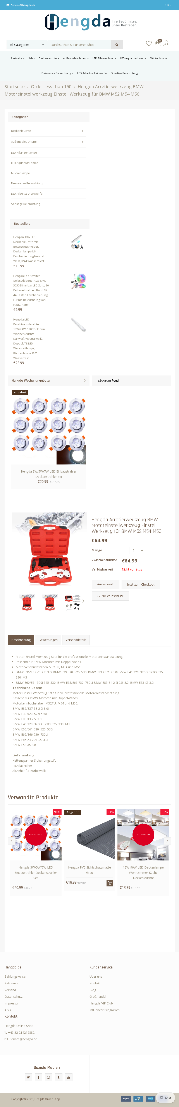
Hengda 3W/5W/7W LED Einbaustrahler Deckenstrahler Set (48, 474)
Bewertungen (48, 640)
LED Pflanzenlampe (24, 152)
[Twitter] (28, 1077)
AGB (8, 1010)
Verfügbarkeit (102, 569)
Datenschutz (13, 996)
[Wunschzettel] (149, 43)
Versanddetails (76, 640)
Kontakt (95, 983)
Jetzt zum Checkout (141, 584)
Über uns (96, 976)
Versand (10, 990)
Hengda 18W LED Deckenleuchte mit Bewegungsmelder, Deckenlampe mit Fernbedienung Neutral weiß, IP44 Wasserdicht (28, 249)
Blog (93, 990)
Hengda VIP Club (101, 1003)
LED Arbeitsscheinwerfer (27, 193)
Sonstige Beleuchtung (25, 204)
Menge (97, 550)
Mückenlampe (20, 173)
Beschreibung (21, 640)
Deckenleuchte (21, 131)
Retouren (11, 983)
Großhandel (98, 996)
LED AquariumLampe (24, 163)
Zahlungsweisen (16, 976)
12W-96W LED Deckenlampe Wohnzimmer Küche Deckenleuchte (143, 872)
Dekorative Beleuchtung (27, 183)
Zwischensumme (104, 560)
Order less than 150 (51, 86)
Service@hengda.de (23, 5)
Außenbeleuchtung (23, 142)
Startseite (15, 86)
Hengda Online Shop (47, 1099)
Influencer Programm (105, 1010)
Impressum (13, 1003)
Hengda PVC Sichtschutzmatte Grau (89, 870)
